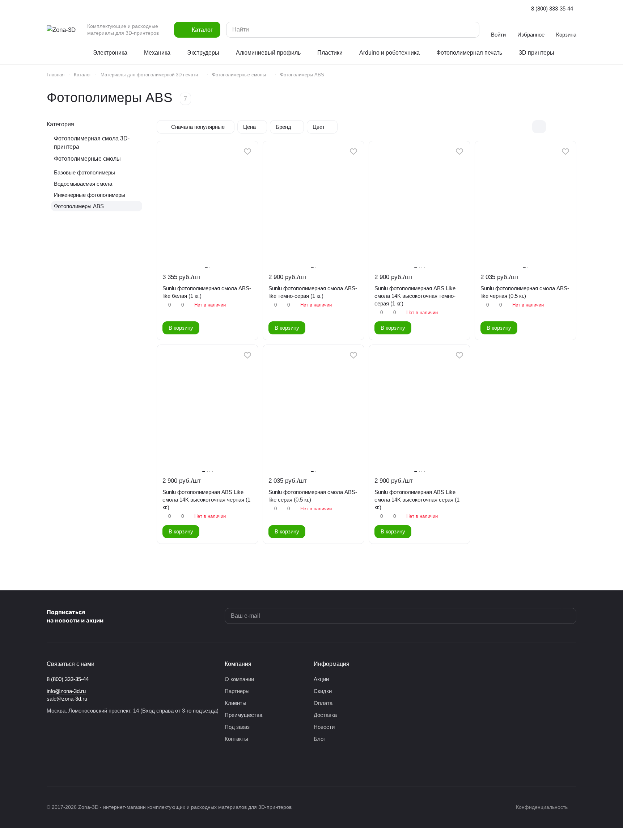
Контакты (236, 739)
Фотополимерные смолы (87, 159)
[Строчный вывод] (554, 126)
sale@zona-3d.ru (67, 699)
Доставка (325, 715)
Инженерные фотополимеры (89, 195)
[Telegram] (65, 764)
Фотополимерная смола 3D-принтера (92, 142)
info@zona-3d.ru (66, 691)
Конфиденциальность (542, 807)
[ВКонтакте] (51, 764)
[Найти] (470, 30)
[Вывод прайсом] (569, 126)
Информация (331, 664)
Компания (238, 664)
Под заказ (237, 727)
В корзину (181, 328)
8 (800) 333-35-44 (552, 8)
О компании (239, 679)
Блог (319, 739)
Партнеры (237, 691)
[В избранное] (247, 151)
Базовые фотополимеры (84, 172)
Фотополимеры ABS (79, 206)
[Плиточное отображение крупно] (524, 126)
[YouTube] (80, 764)
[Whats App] (94, 764)
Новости (324, 727)
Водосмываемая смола (83, 184)
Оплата (323, 703)
